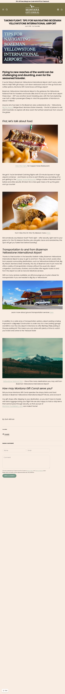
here (51, 312)
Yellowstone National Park (13, 381)
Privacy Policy (30, 470)
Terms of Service (39, 470)
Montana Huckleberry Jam (12, 406)
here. (49, 233)
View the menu (21, 166)
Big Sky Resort (7, 107)
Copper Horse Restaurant (26, 179)
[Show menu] (3, 9)
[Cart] (61, 9)
